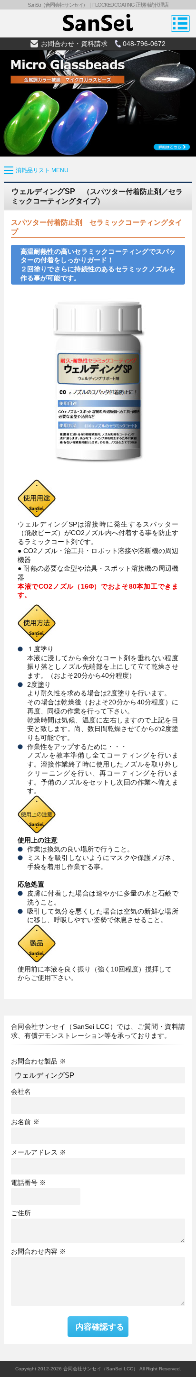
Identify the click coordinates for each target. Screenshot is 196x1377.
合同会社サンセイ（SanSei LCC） (100, 1368)
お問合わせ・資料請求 (74, 43)
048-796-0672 (144, 43)
